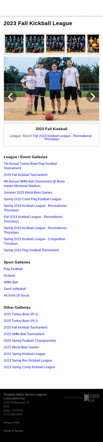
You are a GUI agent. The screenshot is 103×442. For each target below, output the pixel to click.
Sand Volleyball (15, 289)
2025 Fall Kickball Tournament (25, 175)
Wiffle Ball (11, 282)
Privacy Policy (11, 422)
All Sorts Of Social (16, 295)
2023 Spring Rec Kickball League (28, 360)
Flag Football (13, 269)
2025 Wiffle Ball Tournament (24, 334)
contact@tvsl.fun (14, 398)
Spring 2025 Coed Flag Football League (33, 199)
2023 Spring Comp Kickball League (29, 367)
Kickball (9, 275)
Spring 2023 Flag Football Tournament (31, 250)
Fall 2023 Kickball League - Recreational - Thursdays (63, 137)
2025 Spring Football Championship (30, 341)
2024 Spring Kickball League (24, 354)
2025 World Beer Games (21, 347)
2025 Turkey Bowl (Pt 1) (21, 314)
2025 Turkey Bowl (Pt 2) (21, 321)
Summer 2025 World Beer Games (28, 192)
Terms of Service (13, 430)
